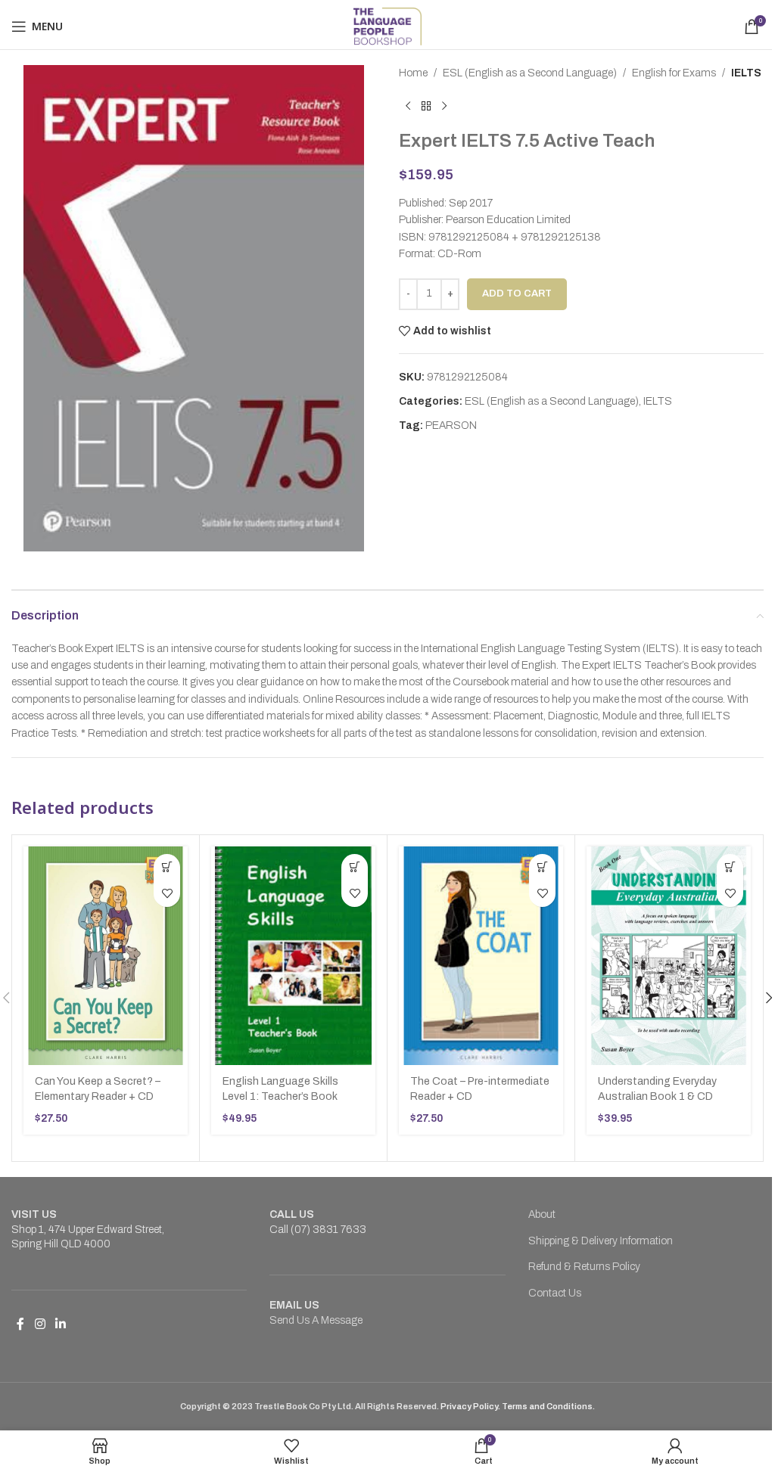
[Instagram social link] (40, 1325)
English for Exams (674, 73)
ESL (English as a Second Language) (530, 73)
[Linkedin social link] (60, 1325)
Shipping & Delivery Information (600, 1241)
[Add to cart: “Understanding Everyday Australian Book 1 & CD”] (730, 867)
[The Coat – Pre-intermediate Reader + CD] (481, 955)
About (542, 1214)
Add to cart (517, 293)
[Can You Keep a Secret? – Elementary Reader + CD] (105, 955)
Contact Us (554, 1293)
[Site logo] (387, 26)
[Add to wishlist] (167, 893)
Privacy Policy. (471, 1406)
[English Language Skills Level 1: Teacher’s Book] (293, 955)
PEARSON (451, 425)
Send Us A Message (316, 1320)
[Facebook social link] (20, 1325)
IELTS (746, 73)
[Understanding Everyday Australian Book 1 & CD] (669, 955)
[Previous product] (408, 106)
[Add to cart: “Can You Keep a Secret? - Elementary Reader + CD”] (167, 867)
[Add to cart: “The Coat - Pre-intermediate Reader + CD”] (542, 867)
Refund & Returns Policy (584, 1266)
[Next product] (444, 106)
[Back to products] (426, 106)
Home (413, 73)
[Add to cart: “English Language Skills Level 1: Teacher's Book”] (354, 867)
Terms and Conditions (547, 1406)
